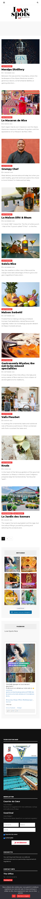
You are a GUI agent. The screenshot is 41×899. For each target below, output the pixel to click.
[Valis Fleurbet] (20, 399)
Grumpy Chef (10, 169)
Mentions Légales (23, 896)
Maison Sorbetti (11, 312)
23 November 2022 (9, 267)
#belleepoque (27, 700)
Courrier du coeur (11, 834)
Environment (7, 513)
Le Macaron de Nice (14, 120)
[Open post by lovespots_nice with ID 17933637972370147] (12, 564)
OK (14, 896)
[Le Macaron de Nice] (20, 102)
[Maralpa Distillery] (20, 51)
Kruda (5, 465)
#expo (15, 700)
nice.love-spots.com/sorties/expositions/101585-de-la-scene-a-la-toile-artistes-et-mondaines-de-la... (20, 693)
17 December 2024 (9, 73)
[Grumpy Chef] (20, 151)
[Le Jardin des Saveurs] (20, 498)
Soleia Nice (8, 263)
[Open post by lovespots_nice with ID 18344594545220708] (12, 597)
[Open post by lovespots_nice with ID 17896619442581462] (29, 564)
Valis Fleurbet (10, 417)
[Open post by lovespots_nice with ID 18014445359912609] (29, 597)
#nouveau (9, 700)
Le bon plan (9, 838)
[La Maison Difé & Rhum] (20, 199)
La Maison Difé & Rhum (16, 217)
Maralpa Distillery (12, 69)
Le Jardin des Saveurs (15, 516)
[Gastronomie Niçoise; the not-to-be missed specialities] (20, 345)
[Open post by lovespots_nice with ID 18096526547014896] (29, 581)
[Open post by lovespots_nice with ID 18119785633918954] (12, 581)
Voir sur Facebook (11, 707)
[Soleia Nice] (20, 246)
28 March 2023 (7, 124)
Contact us (8, 880)
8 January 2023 (8, 172)
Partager (19, 707)
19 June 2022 (7, 469)
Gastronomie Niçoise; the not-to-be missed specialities (18, 366)
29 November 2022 (9, 221)
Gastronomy (7, 66)
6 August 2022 (7, 420)
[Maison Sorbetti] (20, 294)
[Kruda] (20, 447)
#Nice (20, 700)
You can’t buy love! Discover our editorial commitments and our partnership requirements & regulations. (19, 859)
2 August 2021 (7, 520)
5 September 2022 (9, 315)
